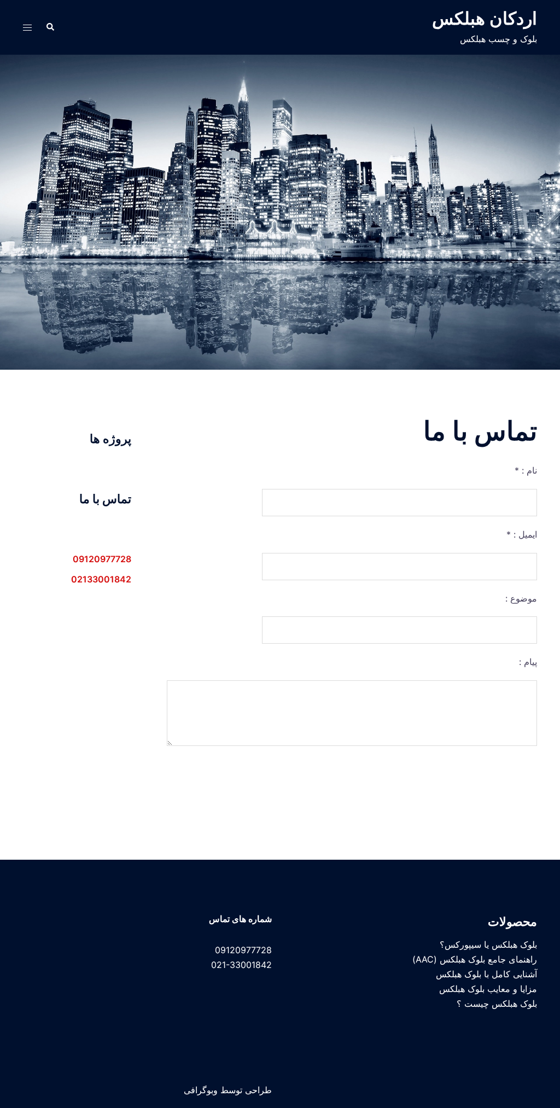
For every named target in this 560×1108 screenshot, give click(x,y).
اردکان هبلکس (484, 18)
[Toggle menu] (27, 27)
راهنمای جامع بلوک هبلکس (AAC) (474, 959)
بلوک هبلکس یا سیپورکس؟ (488, 944)
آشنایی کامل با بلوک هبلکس (486, 974)
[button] (49, 27)
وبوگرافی (201, 1089)
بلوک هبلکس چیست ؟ (497, 1003)
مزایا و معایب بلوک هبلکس (488, 988)
